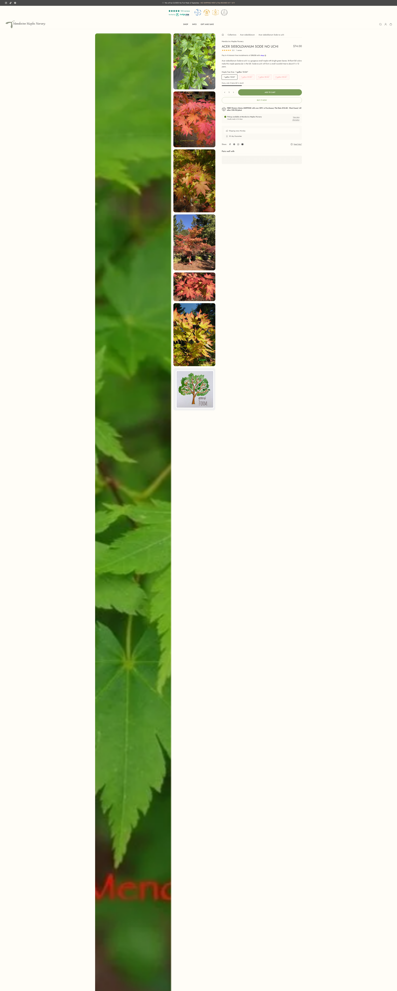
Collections (232, 34)
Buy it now (262, 100)
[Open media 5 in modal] (194, 242)
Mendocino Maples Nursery (232, 41)
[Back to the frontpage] (223, 35)
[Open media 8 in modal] (194, 389)
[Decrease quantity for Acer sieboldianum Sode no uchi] (224, 92)
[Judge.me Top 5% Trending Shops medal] (224, 12)
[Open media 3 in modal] (194, 119)
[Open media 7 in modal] (194, 334)
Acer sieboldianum (247, 34)
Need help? (298, 144)
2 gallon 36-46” (281, 77)
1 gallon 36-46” (264, 77)
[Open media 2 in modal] (194, 61)
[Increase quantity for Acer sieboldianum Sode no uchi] (234, 92)
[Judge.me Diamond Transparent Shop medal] (198, 12)
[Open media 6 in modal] (194, 286)
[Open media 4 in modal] (194, 180)
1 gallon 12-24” (229, 77)
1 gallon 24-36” (246, 77)
